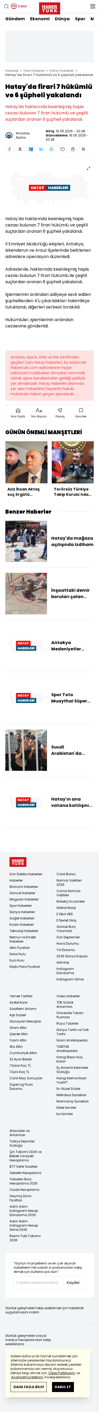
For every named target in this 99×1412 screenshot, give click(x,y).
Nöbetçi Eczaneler (70, 901)
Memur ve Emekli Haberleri (23, 939)
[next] (91, 470)
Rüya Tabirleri (67, 1023)
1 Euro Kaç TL (19, 1072)
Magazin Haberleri (24, 899)
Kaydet (73, 1282)
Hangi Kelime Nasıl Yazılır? (71, 1080)
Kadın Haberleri (22, 924)
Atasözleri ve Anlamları (20, 1132)
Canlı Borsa (66, 874)
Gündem (15, 19)
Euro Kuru (17, 960)
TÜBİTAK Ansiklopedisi (67, 1048)
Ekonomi (40, 19)
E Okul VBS (64, 914)
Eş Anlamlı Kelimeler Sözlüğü (72, 1069)
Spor (80, 19)
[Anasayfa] (18, 862)
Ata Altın (16, 1046)
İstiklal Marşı (66, 907)
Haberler (11, 70)
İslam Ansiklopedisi (72, 1040)
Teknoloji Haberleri (24, 931)
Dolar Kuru (18, 954)
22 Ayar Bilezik (21, 1059)
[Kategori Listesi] (92, 6)
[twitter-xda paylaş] (20, 149)
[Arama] (6, 6)
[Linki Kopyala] (83, 149)
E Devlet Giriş (66, 920)
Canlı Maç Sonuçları (26, 1078)
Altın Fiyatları (20, 947)
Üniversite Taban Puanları (69, 1015)
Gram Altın (18, 1027)
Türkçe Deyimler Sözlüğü (22, 1143)
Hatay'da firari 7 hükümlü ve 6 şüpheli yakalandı (49, 75)
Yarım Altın (18, 1040)
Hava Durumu (67, 943)
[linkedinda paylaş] (41, 149)
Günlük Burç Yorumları (66, 928)
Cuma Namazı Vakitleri (68, 893)
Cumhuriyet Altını (23, 1053)
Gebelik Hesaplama (25, 1173)
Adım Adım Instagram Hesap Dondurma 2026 (24, 1210)
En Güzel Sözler (68, 1088)
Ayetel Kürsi (18, 1002)
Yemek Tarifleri (21, 996)
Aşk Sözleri (18, 1015)
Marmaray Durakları (72, 1101)
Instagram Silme (70, 979)
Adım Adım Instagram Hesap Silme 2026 (24, 1225)
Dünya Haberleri (22, 912)
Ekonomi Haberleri (24, 886)
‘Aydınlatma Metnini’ (27, 1377)
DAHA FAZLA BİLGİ (28, 1387)
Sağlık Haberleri (22, 918)
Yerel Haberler (34, 70)
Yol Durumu (65, 950)
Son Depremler (68, 937)
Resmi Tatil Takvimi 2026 (25, 1238)
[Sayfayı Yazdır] (73, 149)
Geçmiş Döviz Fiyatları (20, 1198)
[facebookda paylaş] (9, 149)
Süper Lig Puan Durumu (21, 1086)
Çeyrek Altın (19, 1034)
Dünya (62, 19)
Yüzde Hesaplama (24, 1189)
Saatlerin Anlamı (23, 1008)
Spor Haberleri (21, 905)
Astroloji (62, 962)
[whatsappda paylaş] (52, 149)
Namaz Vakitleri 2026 (69, 882)
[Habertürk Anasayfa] (49, 7)
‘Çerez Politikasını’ (62, 1373)
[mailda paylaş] (62, 149)
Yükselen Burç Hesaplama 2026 (23, 1181)
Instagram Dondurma (65, 970)
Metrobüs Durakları (71, 1095)
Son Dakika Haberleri (26, 874)
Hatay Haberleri (61, 70)
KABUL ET (63, 1387)
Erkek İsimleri (66, 1107)
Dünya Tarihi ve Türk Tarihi (72, 1032)
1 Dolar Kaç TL (20, 1065)
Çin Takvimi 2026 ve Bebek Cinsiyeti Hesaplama (25, 1156)
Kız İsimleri (64, 1114)
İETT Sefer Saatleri (23, 1166)
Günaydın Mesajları (25, 1021)
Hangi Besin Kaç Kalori (69, 1059)
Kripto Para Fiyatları (25, 966)
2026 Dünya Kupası (72, 956)
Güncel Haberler (22, 893)
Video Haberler (68, 996)
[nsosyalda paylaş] (30, 149)
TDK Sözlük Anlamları (64, 1004)
